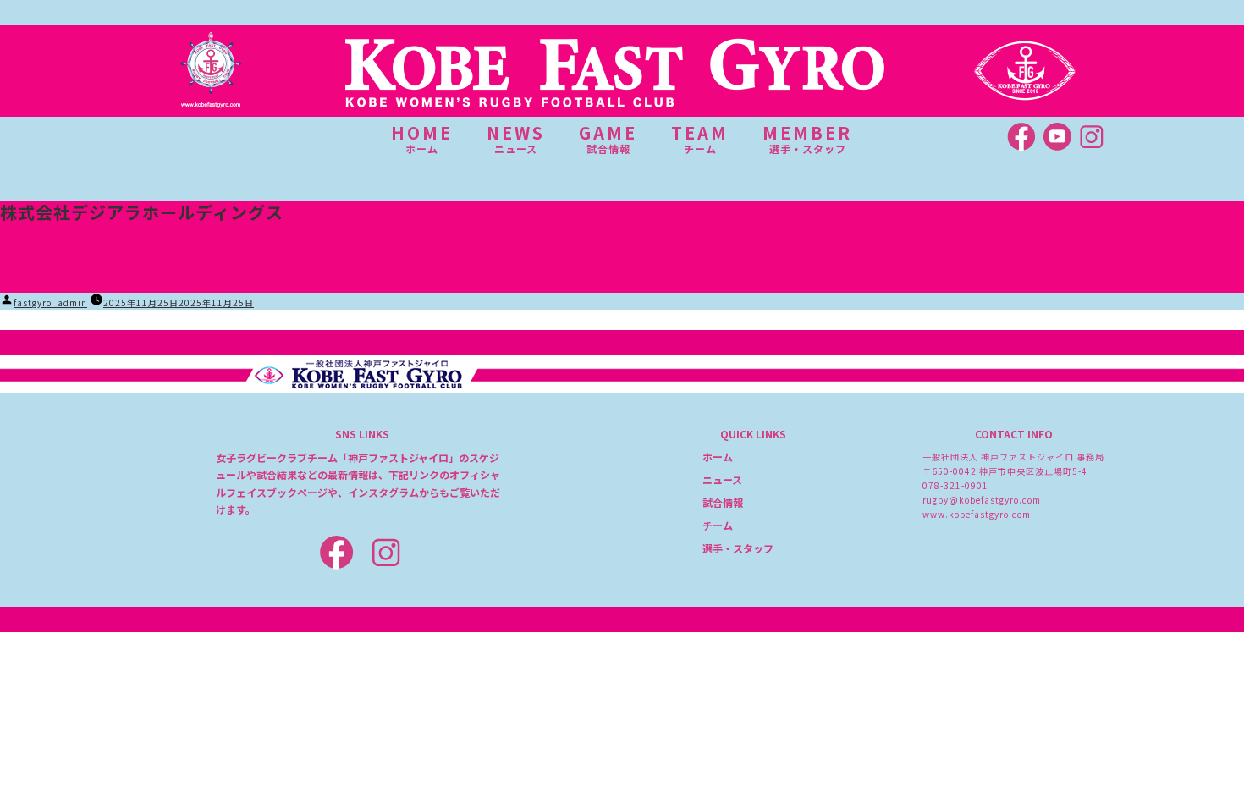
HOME (422, 139)
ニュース (722, 479)
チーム (717, 525)
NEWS (516, 139)
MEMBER (807, 139)
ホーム (717, 456)
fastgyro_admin (50, 302)
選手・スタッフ (737, 548)
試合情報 (722, 502)
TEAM (700, 139)
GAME (608, 139)
